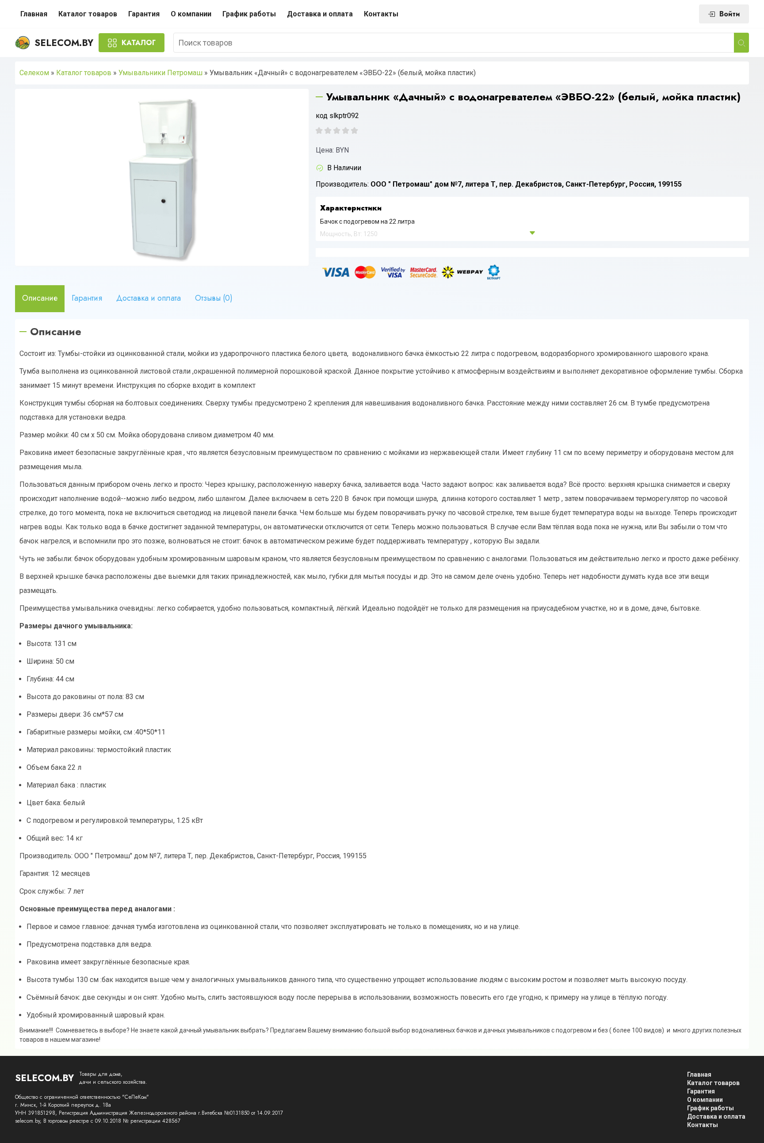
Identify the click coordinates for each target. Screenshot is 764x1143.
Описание (39, 298)
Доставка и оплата (320, 14)
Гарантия (144, 14)
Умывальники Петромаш (160, 73)
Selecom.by (63, 43)
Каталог (139, 43)
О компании (191, 14)
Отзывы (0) (214, 298)
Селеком (34, 73)
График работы (249, 14)
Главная (33, 14)
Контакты (381, 14)
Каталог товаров (87, 14)
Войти (729, 14)
